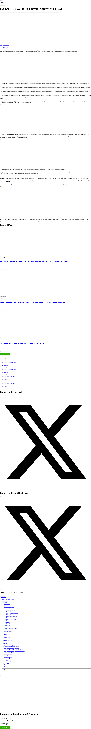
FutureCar (8, 617)
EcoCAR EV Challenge (6, 629)
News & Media (6, 45)
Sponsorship (4, 367)
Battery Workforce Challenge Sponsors (11, 648)
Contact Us (5, 718)
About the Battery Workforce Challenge (9, 362)
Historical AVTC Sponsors (9, 607)
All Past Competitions (10, 610)
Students (5, 643)
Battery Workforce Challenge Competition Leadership (14, 651)
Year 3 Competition (8, 640)
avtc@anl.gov (2, 359)
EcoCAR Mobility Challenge (11, 628)
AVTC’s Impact (7, 604)
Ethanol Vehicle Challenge (11, 619)
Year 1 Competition (8, 637)
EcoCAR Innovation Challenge (8, 599)
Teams (5, 634)
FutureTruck (8, 620)
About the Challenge (8, 631)
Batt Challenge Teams (6, 363)
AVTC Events (4, 379)
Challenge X (8, 622)
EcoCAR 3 (8, 626)
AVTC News (6, 663)
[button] (5, 354)
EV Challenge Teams (6, 378)
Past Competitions (7, 608)
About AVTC (6, 602)
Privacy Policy (5, 381)
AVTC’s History (7, 605)
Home (1, 45)
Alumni (3, 671)
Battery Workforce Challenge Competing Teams (13, 649)
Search (1, 2)
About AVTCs (5, 601)
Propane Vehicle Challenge (11, 616)
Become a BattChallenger (9, 652)
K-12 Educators (5, 365)
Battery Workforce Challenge (7, 645)
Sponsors (6, 632)
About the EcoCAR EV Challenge (8, 376)
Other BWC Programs (8, 658)
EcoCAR (8, 623)
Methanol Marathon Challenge (12, 611)
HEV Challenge (9, 614)
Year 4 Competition (8, 642)
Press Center (6, 664)
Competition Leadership (8, 635)
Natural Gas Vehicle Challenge (12, 613)
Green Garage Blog (8, 661)
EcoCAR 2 (8, 625)
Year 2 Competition (8, 639)
